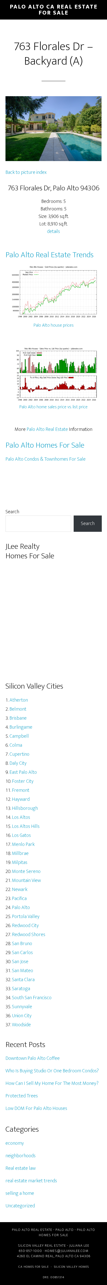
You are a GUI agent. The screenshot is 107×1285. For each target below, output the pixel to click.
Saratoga (21, 988)
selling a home (19, 1193)
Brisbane (18, 718)
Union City (22, 1015)
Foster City (23, 781)
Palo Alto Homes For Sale (44, 445)
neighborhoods (20, 1155)
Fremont (20, 790)
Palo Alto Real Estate (47, 429)
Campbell (19, 736)
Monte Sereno (26, 871)
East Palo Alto (23, 772)
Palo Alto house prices (54, 325)
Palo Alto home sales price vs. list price (53, 407)
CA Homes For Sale (33, 1266)
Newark (19, 889)
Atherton (18, 700)
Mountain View (26, 880)
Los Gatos (21, 835)
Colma (15, 745)
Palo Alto (21, 907)
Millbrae (20, 853)
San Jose (20, 961)
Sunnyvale (22, 1006)
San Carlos (22, 952)
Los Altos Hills (26, 826)
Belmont (17, 709)
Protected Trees (21, 1096)
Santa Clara (23, 979)
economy (14, 1143)
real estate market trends (31, 1181)
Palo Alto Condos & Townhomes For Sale (45, 459)
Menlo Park (23, 844)
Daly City (18, 763)
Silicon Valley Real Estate (42, 1245)
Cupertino (19, 754)
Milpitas (19, 862)
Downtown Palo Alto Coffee (32, 1058)
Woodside (21, 1024)
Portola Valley (26, 916)
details (53, 231)
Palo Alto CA (67, 1256)
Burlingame (20, 727)
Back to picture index (26, 172)
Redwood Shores (28, 934)
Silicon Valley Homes (71, 1266)
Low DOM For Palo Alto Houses (36, 1108)
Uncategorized (20, 1206)
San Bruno (22, 943)
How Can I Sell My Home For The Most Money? (52, 1083)
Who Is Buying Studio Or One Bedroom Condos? (52, 1071)
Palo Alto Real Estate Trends (49, 255)
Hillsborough (25, 808)
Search (12, 511)
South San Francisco (32, 997)
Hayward (21, 799)
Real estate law (20, 1168)
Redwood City (25, 925)
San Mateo (22, 970)
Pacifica (19, 898)
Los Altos (21, 817)
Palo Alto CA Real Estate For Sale (54, 10)
